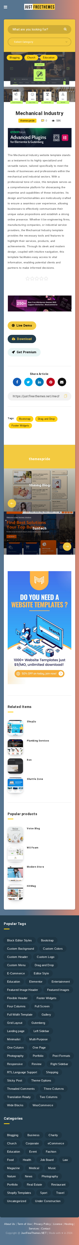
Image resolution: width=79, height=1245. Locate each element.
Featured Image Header (22, 989)
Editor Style (41, 973)
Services (34, 1228)
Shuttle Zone (35, 779)
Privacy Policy (42, 1224)
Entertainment (61, 981)
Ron (29, 760)
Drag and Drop (46, 418)
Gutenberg (38, 1022)
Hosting (68, 1224)
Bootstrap (24, 418)
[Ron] (15, 766)
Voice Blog (33, 828)
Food (10, 1159)
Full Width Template (20, 1014)
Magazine (13, 1168)
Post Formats (61, 1055)
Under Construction (47, 1201)
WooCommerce (43, 1105)
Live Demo (24, 325)
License (57, 1224)
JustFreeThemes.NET (34, 1233)
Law (65, 1159)
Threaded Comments (21, 1088)
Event (33, 1151)
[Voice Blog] (15, 834)
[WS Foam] (15, 853)
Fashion (51, 1151)
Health (27, 1159)
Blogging (15, 57)
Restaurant (58, 1184)
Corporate (32, 1143)
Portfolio (38, 1055)
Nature (11, 1176)
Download (24, 339)
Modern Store (35, 867)
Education (49, 57)
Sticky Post (14, 1080)
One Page (39, 1047)
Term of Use (24, 1224)
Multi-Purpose (38, 1039)
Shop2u (31, 721)
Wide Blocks (15, 1105)
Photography (15, 1055)
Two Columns (49, 1097)
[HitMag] (15, 892)
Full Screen (42, 1006)
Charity (53, 1135)
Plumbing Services (38, 740)
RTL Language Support (22, 1072)
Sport (43, 1192)
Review (36, 1064)
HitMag (31, 886)
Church (31, 57)
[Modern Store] (15, 873)
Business (33, 1135)
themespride (39, 459)
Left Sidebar (41, 1031)
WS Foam (32, 847)
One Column (15, 1047)
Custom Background (20, 948)
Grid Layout (14, 1022)
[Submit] (65, 29)
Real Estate (34, 1184)
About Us (9, 1224)
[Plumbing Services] (15, 747)
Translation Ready (19, 1097)
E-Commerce (16, 973)
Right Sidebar (59, 1064)
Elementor (36, 981)
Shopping (52, 1072)
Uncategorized (16, 1201)
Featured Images (58, 989)
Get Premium (26, 352)
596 (58, 120)
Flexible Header (17, 998)
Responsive (15, 1064)
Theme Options (41, 1080)
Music (52, 1168)
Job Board (47, 1159)
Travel (60, 1192)
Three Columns (54, 1088)
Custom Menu (16, 965)
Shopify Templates (19, 1192)
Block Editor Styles (19, 940)
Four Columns (16, 1006)
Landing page (16, 1031)
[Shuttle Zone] (15, 785)
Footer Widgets (20, 425)
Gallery (46, 1014)
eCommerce (56, 1143)
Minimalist (13, 1039)
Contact (45, 1228)
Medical (34, 1168)
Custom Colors (53, 948)
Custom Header (17, 956)
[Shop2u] (15, 727)
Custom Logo (45, 956)
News (28, 1176)
